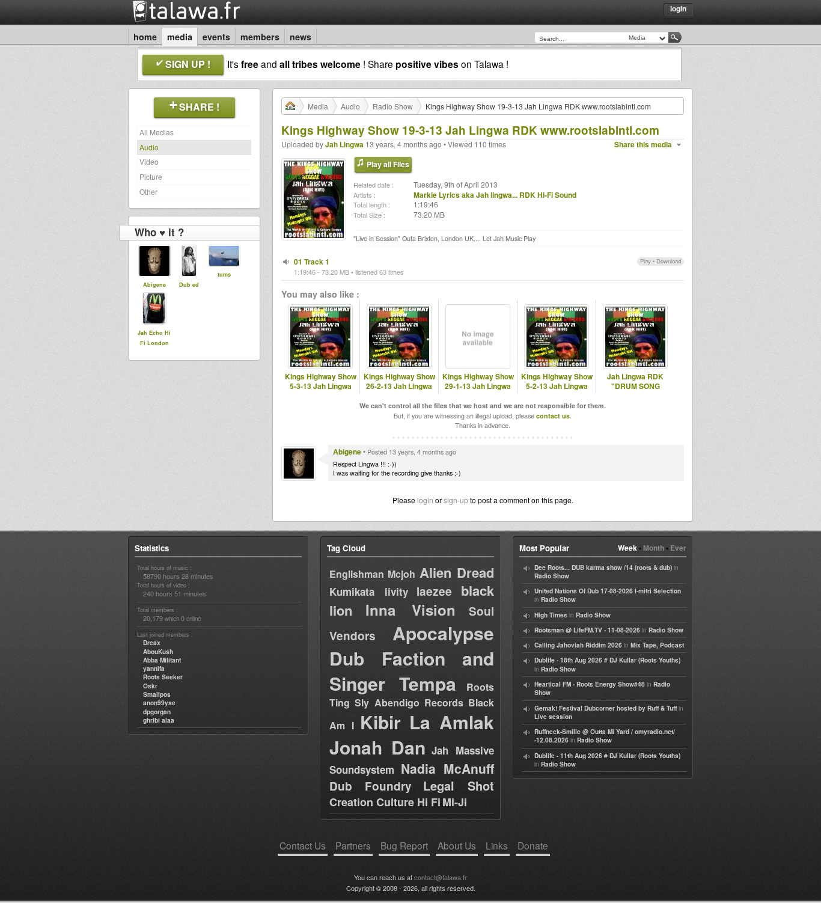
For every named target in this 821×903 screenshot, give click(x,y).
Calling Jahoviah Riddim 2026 (578, 645)
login (425, 500)
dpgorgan (157, 712)
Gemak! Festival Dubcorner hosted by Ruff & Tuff (605, 708)
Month (653, 547)
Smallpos (157, 694)
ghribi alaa (158, 720)
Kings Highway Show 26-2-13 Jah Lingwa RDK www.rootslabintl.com (399, 392)
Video (149, 161)
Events (216, 37)
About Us (457, 845)
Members (259, 37)
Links (497, 845)
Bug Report (404, 845)
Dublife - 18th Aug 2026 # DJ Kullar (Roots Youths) (607, 660)
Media (179, 37)
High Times (550, 615)
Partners (353, 845)
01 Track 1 (311, 261)
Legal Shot (458, 785)
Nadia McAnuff (448, 768)
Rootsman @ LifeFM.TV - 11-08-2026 (587, 630)
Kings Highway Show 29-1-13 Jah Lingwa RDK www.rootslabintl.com (478, 392)
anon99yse (159, 703)
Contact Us (302, 845)
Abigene (154, 285)
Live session (553, 716)
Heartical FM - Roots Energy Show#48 (589, 684)
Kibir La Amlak (427, 722)
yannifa (154, 668)
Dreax (151, 642)
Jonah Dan (377, 747)
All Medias (156, 132)
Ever (678, 547)
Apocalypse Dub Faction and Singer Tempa (411, 658)
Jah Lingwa (344, 144)
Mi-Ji (454, 802)
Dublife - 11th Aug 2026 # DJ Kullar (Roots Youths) (607, 755)
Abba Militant (162, 660)
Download (668, 261)
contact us (553, 415)
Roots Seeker (163, 677)
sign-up (456, 500)
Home (145, 37)
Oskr (150, 686)
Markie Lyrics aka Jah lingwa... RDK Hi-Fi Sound (495, 194)
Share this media (643, 144)
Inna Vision (410, 609)
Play (645, 261)
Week (627, 547)
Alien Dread (457, 572)
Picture (150, 176)
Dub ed (189, 285)
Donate (532, 845)
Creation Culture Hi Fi (385, 802)
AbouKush (158, 651)
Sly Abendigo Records (409, 702)
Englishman (356, 574)
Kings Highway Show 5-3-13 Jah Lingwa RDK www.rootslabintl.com (320, 392)
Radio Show (393, 106)
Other (148, 191)
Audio (149, 147)
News (300, 37)
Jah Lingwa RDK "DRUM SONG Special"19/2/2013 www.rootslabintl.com (635, 392)
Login (678, 8)
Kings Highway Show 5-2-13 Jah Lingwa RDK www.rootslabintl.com (556, 392)
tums (224, 274)
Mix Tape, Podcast (657, 645)
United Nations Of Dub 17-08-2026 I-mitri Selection (607, 591)
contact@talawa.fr (440, 877)
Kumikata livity (368, 591)
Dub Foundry (370, 786)
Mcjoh (401, 574)
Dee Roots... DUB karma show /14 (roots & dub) (603, 567)
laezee (434, 591)
